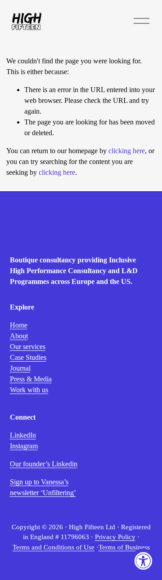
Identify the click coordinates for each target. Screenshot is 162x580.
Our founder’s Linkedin (43, 464)
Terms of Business (124, 547)
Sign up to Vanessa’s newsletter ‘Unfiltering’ (43, 487)
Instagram (24, 446)
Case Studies (28, 357)
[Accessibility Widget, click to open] (142, 561)
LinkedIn (23, 435)
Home (18, 325)
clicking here (126, 151)
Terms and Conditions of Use (53, 547)
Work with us (29, 390)
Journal (20, 368)
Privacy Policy (115, 536)
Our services (27, 346)
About (19, 336)
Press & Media (31, 379)
